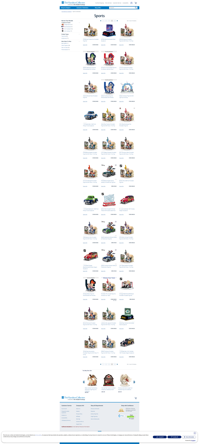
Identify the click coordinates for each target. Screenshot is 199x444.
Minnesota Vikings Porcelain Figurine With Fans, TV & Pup (126, 238)
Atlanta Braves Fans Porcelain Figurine (90, 96)
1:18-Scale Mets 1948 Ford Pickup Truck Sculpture (89, 124)
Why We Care (108, 3)
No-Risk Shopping (99, 3)
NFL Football (67, 29)
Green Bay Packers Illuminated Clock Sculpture (126, 323)
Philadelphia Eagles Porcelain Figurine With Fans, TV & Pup (90, 153)
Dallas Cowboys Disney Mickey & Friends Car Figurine (109, 266)
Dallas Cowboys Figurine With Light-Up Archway (126, 96)
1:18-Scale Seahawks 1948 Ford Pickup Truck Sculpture (90, 209)
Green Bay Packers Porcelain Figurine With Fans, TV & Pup (108, 124)
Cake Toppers (64, 45)
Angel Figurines (94, 416)
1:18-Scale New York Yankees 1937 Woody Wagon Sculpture (126, 352)
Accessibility (125, 3)
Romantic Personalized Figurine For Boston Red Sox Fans (108, 68)
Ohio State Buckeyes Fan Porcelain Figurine (125, 124)
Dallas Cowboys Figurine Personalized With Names (107, 96)
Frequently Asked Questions (65, 412)
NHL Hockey (67, 31)
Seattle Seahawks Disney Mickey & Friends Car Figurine (109, 238)
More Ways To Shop (66, 41)
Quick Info (85, 44)
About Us (78, 408)
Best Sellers (64, 43)
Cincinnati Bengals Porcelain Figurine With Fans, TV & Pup (90, 181)
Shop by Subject (65, 8)
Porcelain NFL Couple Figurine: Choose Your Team (108, 294)
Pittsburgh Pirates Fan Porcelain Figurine (91, 40)
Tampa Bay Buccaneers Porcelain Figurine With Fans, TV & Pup (91, 353)
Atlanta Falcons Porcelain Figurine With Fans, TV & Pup (126, 40)
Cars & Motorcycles (95, 419)
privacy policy (38, 435)
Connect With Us (80, 421)
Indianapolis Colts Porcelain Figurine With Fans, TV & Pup (90, 238)
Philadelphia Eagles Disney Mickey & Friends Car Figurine (108, 181)
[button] (122, 415)
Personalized (64, 49)
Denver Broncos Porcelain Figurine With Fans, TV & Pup (90, 323)
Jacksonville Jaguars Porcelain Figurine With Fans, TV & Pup (108, 323)
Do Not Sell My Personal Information (76, 426)
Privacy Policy (79, 414)
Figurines (63, 36)
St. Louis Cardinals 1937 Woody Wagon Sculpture (127, 209)
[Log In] (131, 3)
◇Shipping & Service (66, 420)
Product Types (65, 34)
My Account (64, 408)
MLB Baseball (67, 26)
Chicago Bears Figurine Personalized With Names (89, 294)
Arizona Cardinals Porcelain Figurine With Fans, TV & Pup (126, 68)
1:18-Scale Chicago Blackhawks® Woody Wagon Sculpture (90, 267)
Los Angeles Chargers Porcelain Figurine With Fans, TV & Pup (108, 153)
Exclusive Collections (82, 8)
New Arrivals (64, 47)
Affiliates (78, 416)
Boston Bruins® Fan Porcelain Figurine (126, 181)
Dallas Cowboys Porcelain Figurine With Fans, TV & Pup (108, 352)
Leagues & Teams (65, 22)
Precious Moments (95, 408)
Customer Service (117, 3)
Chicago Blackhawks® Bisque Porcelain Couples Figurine (126, 294)
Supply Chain (79, 424)
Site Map (78, 419)
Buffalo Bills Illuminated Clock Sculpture (108, 40)
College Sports (67, 24)
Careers (78, 411)
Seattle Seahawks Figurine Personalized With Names (89, 68)
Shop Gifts (98, 8)
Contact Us (64, 415)
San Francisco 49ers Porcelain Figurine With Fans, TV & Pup (126, 153)
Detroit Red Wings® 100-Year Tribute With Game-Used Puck (108, 209)
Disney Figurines (94, 414)
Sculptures (64, 38)
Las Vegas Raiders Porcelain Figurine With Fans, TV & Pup (126, 266)
